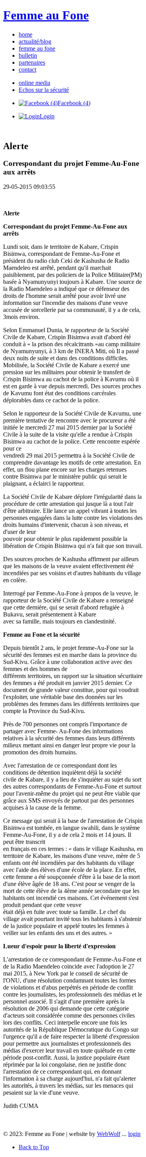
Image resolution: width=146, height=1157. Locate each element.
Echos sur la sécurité (44, 89)
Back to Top (34, 1147)
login (134, 1134)
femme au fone (37, 48)
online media (34, 82)
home (25, 34)
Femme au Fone (46, 15)
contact (27, 69)
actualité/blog (35, 41)
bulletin (28, 55)
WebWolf (108, 1134)
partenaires (32, 62)
